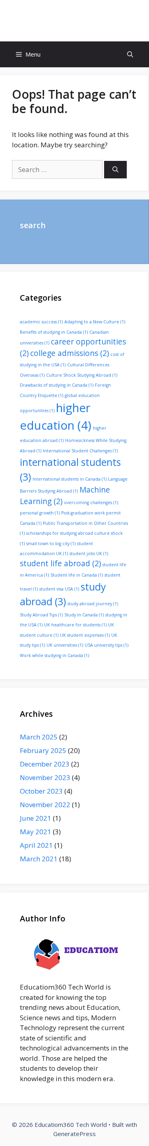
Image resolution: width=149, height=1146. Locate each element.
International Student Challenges (80, 451)
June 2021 (35, 818)
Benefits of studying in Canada (54, 332)
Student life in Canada (76, 575)
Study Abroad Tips (41, 615)
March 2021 (39, 858)
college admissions (69, 353)
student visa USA (59, 589)
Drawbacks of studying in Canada (56, 385)
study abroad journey (93, 603)
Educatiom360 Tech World (74, 20)
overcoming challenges (91, 502)
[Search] (115, 170)
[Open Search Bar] (130, 54)
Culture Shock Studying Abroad (81, 375)
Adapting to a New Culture (94, 322)
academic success (41, 322)
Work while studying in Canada (54, 655)
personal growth (40, 513)
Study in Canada (84, 615)
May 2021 (35, 831)
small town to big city (50, 543)
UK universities (64, 645)
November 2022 (45, 804)
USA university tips (106, 645)
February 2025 (43, 750)
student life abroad (60, 563)
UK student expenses (85, 635)
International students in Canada (69, 479)
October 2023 (41, 791)
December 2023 (45, 764)
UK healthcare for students (75, 625)
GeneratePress (74, 1134)
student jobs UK (89, 553)
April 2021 (36, 845)
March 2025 (39, 736)
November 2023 (45, 777)
